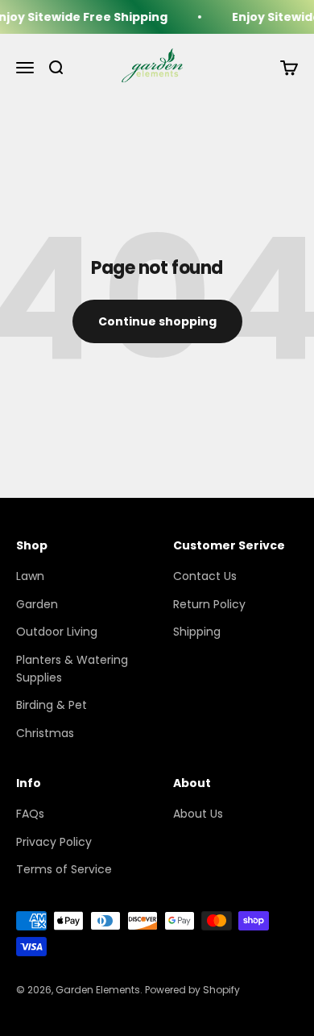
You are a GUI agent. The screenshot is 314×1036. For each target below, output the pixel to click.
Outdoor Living (56, 632)
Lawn (30, 576)
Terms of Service (64, 869)
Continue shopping (157, 321)
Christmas (45, 733)
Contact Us (205, 576)
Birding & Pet (51, 705)
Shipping (197, 632)
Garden (37, 604)
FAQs (30, 814)
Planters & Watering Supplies (72, 669)
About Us (198, 814)
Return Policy (209, 604)
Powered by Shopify (192, 990)
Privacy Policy (54, 842)
